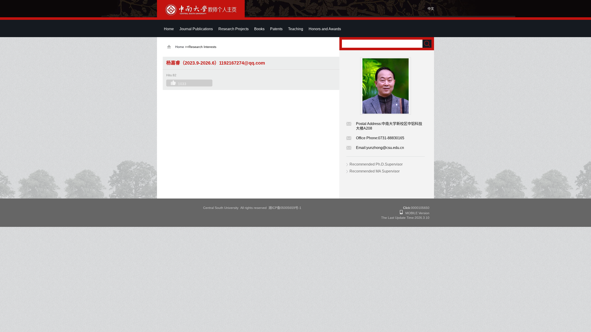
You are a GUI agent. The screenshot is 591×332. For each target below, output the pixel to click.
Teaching (295, 29)
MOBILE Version (416, 213)
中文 (431, 8)
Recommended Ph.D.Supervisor (376, 164)
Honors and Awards (325, 29)
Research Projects (233, 29)
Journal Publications (196, 29)
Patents (276, 29)
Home (169, 29)
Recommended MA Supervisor (375, 171)
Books (259, 29)
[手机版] (401, 213)
